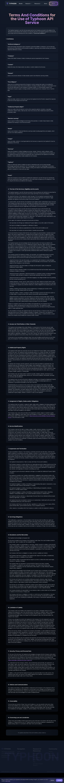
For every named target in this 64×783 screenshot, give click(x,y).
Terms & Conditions (51, 771)
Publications (36, 753)
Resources (37, 3)
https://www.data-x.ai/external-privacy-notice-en (20, 660)
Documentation (36, 757)
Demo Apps (36, 759)
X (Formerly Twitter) (53, 757)
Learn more (7, 780)
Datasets (35, 755)
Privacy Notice (59, 771)
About (45, 3)
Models (20, 3)
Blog (34, 761)
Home (18, 751)
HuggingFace (52, 755)
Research (28, 3)
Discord (50, 751)
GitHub (50, 753)
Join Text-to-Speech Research (38, 764)
